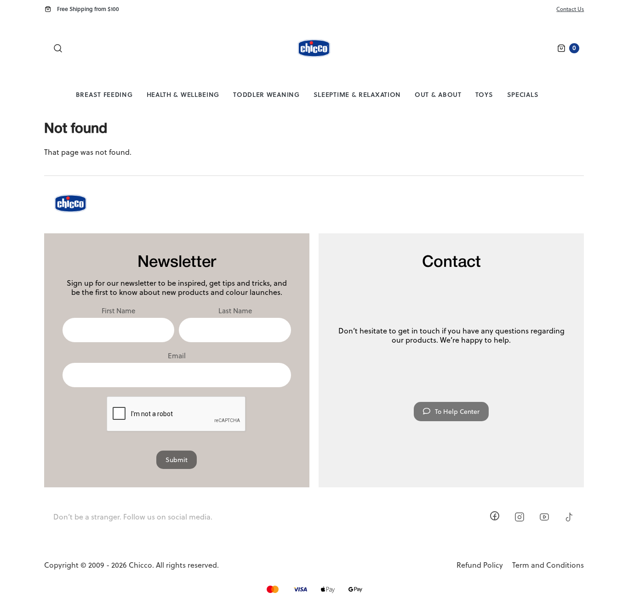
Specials (523, 94)
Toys (484, 94)
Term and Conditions (548, 565)
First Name (118, 311)
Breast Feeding (104, 94)
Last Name (235, 311)
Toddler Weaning (266, 94)
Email (177, 356)
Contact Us (570, 9)
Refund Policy (480, 565)
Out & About (438, 94)
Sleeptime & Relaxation (357, 94)
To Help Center (457, 411)
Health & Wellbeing (183, 94)
